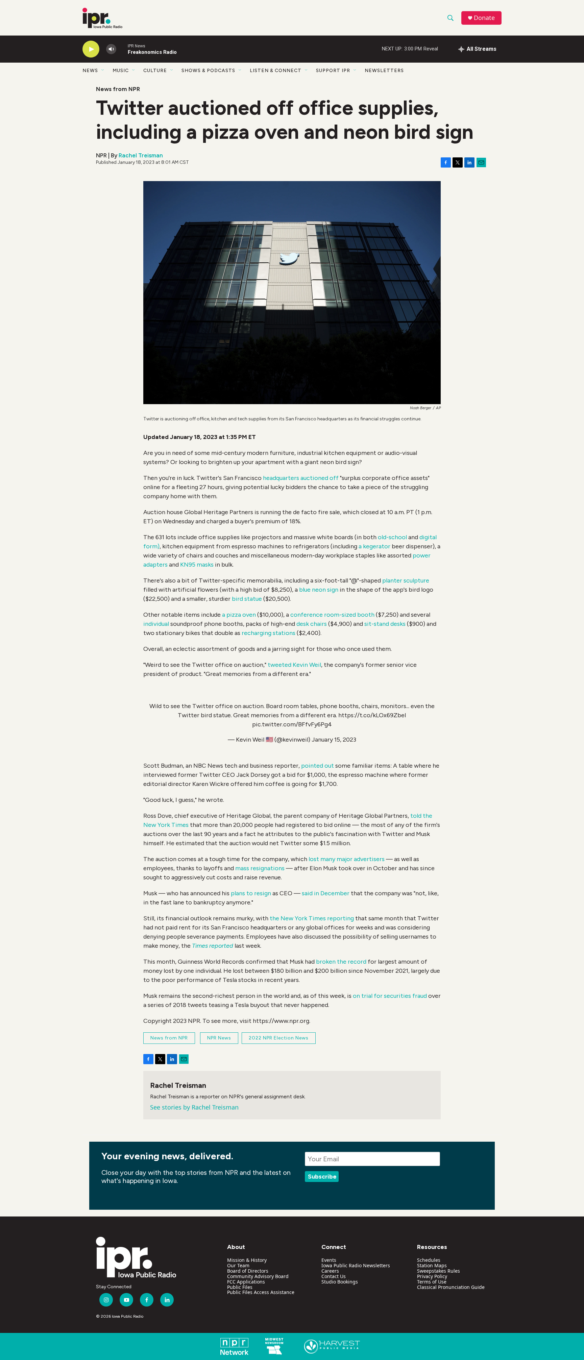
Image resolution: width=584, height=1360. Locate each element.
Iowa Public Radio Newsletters (355, 1265)
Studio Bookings (339, 1281)
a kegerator (374, 546)
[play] (91, 49)
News (90, 70)
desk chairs (311, 624)
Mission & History (247, 1260)
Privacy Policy (432, 1276)
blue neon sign (318, 589)
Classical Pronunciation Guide (451, 1287)
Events (328, 1260)
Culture (155, 70)
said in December (325, 893)
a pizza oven (239, 614)
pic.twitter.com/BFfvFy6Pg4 (292, 724)
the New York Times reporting (312, 918)
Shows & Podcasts (208, 70)
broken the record (341, 961)
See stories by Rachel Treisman (194, 1107)
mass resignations (260, 868)
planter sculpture (405, 580)
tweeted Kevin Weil (294, 664)
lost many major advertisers (347, 859)
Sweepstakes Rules (438, 1271)
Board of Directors (247, 1271)
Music (121, 70)
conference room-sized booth (332, 614)
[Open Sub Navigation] (103, 70)
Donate (484, 17)
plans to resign (251, 893)
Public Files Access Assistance (260, 1292)
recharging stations (268, 633)
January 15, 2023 (334, 739)
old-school (392, 537)
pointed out (317, 765)
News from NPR (118, 89)
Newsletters (384, 70)
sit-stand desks (385, 624)
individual (156, 624)
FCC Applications (246, 1281)
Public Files (239, 1287)
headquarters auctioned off (301, 478)
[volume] (111, 49)
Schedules (428, 1260)
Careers (330, 1271)
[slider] (122, 48)
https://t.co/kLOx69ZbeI (372, 715)
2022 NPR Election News (279, 1038)
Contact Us (333, 1276)
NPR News (219, 1038)
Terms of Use (431, 1281)
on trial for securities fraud (390, 996)
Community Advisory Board (258, 1276)
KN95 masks (197, 564)
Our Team (238, 1265)
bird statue (247, 598)
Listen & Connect (275, 70)
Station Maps (432, 1265)
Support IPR (333, 70)
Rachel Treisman (141, 155)
